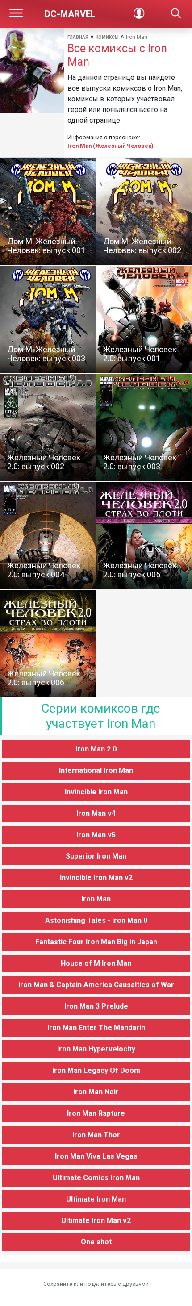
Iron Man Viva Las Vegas (96, 1156)
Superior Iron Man (96, 856)
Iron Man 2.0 (96, 749)
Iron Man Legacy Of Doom (96, 1070)
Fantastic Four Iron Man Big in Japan (96, 942)
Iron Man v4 (96, 813)
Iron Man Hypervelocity (96, 1049)
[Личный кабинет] (139, 13)
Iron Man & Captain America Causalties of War (96, 985)
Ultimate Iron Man (96, 1199)
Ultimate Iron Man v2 (96, 1220)
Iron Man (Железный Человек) (110, 145)
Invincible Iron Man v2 (96, 877)
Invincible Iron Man (96, 792)
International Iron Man (96, 770)
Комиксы (107, 37)
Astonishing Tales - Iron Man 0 (96, 920)
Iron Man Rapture (96, 1113)
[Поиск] (176, 13)
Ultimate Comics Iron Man (96, 1177)
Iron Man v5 (96, 834)
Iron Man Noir (96, 1092)
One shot (96, 1242)
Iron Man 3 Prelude (96, 1006)
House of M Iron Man (96, 963)
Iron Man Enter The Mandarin (96, 1027)
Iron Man (96, 899)
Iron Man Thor (96, 1135)
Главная (77, 37)
